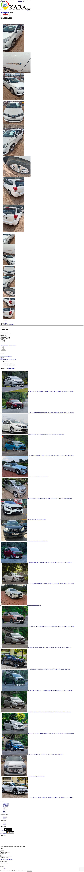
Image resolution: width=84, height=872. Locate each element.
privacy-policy (6, 805)
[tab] (43, 320)
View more (11, 368)
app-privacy (5, 806)
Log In (4, 12)
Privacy (4, 812)
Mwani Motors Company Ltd (6, 356)
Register (4, 13)
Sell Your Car (5, 14)
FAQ (4, 808)
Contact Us (5, 817)
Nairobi (5, 323)
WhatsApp (7, 345)
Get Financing (3, 22)
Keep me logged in (5, 857)
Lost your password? (4, 859)
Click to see (2, 345)
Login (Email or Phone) (5, 852)
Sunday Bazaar (6, 803)
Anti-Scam (5, 809)
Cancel (2, 861)
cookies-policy (6, 804)
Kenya (5, 868)
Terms (4, 811)
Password (2, 854)
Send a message (13, 345)
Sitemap (4, 818)
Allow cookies (29, 870)
